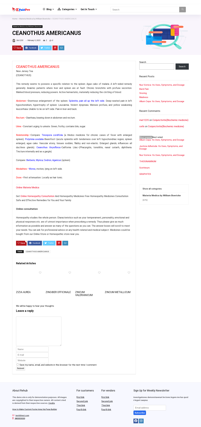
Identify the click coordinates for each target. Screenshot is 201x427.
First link (80, 397)
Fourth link (81, 409)
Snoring (143, 93)
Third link (81, 405)
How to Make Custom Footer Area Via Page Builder (34, 409)
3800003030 (20, 418)
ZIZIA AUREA (23, 292)
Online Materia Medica (28, 187)
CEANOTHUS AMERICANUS (37, 252)
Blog (49, 9)
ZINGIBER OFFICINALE (58, 292)
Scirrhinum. (144, 167)
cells (141, 126)
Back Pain (144, 89)
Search (142, 62)
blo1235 (19, 40)
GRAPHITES (145, 174)
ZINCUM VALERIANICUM (84, 294)
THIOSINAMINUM (147, 161)
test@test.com (22, 415)
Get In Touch (87, 9)
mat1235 (144, 120)
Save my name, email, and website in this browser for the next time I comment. (58, 365)
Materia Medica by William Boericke (34, 18)
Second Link (82, 401)
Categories (67, 9)
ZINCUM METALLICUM (118, 292)
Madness (143, 97)
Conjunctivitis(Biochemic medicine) (170, 120)
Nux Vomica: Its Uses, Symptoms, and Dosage (162, 85)
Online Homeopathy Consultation (37, 196)
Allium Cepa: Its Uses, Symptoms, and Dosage (161, 101)
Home (15, 18)
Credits (51, 403)
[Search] (182, 9)
